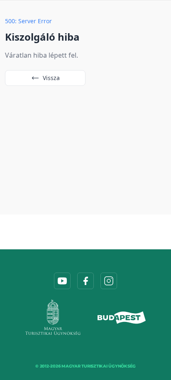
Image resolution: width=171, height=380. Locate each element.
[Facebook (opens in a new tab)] (85, 281)
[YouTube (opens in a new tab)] (62, 281)
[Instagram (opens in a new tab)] (108, 281)
